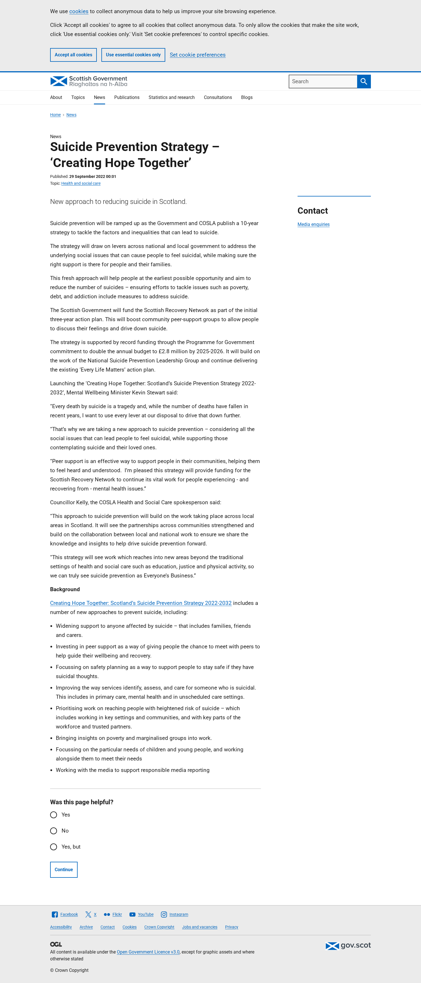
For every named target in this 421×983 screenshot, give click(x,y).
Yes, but (71, 846)
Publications (126, 97)
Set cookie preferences (198, 54)
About (56, 97)
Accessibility (61, 927)
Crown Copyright (159, 927)
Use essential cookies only (133, 54)
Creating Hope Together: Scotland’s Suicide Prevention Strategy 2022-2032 (141, 603)
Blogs (247, 97)
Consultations (218, 97)
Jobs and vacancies (199, 927)
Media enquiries (314, 224)
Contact (108, 927)
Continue (64, 869)
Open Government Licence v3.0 (148, 952)
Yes (66, 814)
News (99, 97)
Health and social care (81, 183)
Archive (86, 927)
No (65, 830)
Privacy (231, 927)
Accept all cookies (73, 54)
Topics (78, 97)
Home (55, 114)
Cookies (130, 927)
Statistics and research (172, 97)
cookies (78, 11)
